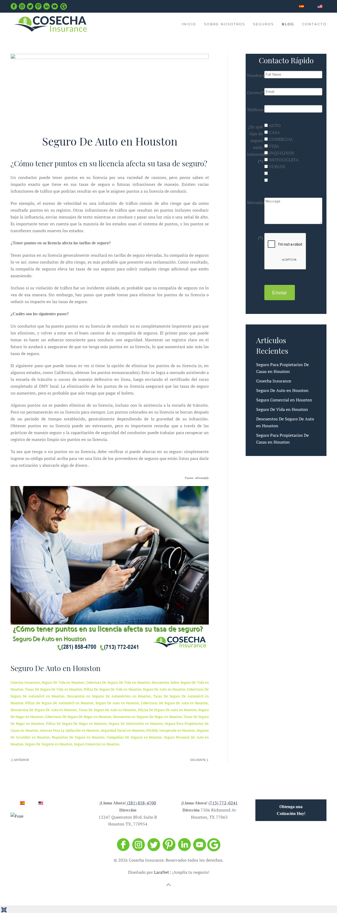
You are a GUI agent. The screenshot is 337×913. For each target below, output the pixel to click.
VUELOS (277, 166)
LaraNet (161, 872)
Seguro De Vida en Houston (282, 409)
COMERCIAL (281, 139)
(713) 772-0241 (223, 803)
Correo (254, 92)
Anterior (21, 760)
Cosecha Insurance (273, 381)
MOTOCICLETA (284, 160)
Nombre (254, 75)
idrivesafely (202, 478)
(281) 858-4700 (141, 803)
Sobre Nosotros (224, 24)
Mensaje (254, 202)
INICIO (189, 24)
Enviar (279, 292)
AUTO (275, 125)
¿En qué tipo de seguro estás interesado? (254, 143)
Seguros (263, 24)
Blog (288, 24)
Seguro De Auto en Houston (282, 390)
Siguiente (198, 760)
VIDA (274, 146)
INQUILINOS (281, 153)
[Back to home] (50, 24)
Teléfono (254, 110)
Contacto (314, 24)
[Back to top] (168, 884)
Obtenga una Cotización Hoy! (291, 810)
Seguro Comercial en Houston (284, 400)
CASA (274, 132)
